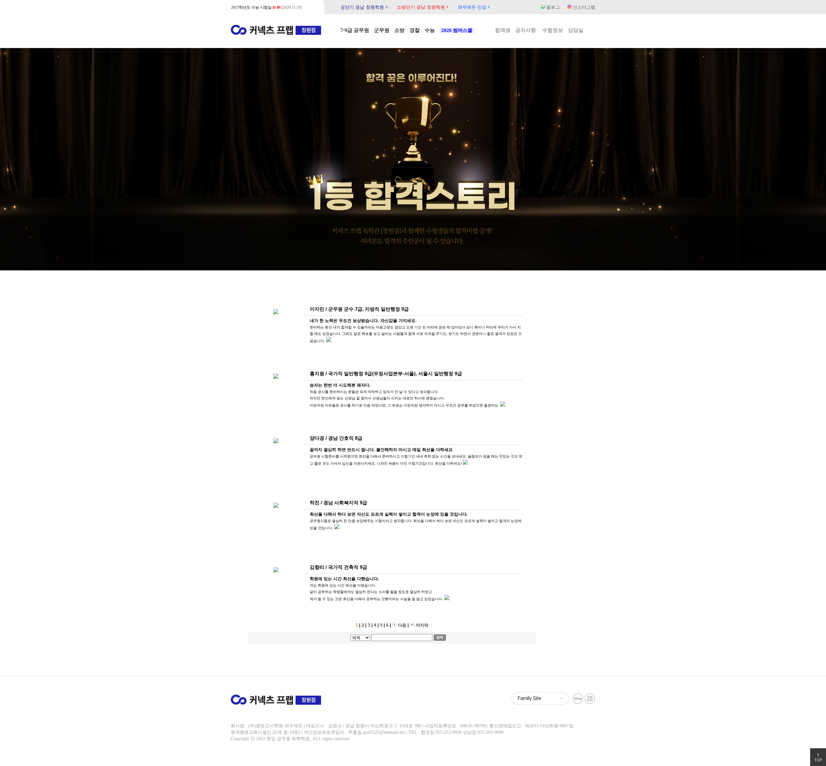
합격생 (502, 30)
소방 (399, 30)
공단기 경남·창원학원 (364, 7)
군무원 (381, 30)
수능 (430, 30)
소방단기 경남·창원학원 (423, 7)
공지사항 (525, 30)
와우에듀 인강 (474, 7)
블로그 (552, 7)
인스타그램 (583, 7)
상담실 (575, 30)
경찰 (414, 30)
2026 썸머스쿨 (456, 30)
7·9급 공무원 (354, 30)
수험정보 (552, 30)
